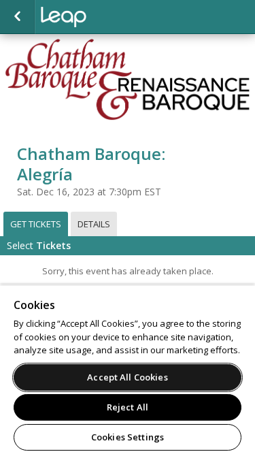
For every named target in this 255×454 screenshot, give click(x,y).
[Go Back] (17, 17)
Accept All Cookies (127, 377)
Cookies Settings (127, 437)
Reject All (127, 407)
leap (109, 17)
